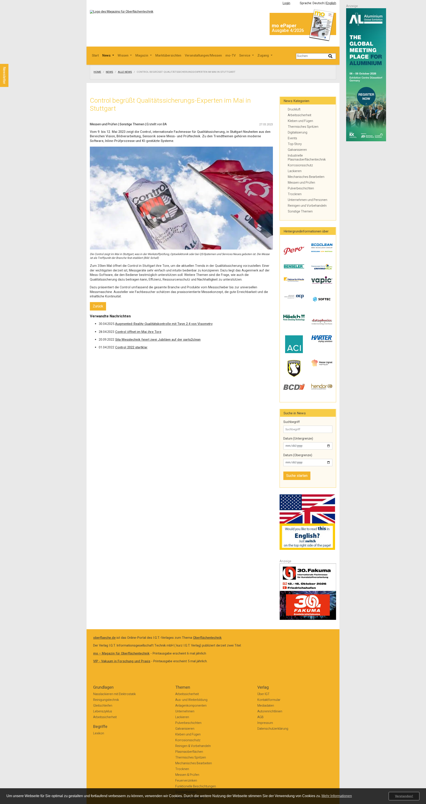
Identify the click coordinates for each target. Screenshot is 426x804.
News (109, 72)
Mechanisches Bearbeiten (306, 177)
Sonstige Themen (300, 211)
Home (97, 72)
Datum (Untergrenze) (298, 438)
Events (292, 138)
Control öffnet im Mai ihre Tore (138, 332)
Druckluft (294, 109)
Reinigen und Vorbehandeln (307, 205)
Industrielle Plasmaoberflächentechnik (307, 157)
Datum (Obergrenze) (297, 455)
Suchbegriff (291, 422)
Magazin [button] (142, 55)
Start (95, 55)
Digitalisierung (297, 132)
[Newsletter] (11, 59)
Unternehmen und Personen (307, 200)
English (331, 3)
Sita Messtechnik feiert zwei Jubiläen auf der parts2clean (158, 339)
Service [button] (245, 55)
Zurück (98, 306)
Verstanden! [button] (404, 796)
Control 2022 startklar (131, 347)
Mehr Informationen (336, 796)
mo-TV (230, 55)
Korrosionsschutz (300, 165)
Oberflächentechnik (207, 637)
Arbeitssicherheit (299, 115)
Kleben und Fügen (300, 121)
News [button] (106, 55)
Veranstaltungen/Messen (203, 55)
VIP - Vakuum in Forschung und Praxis (121, 661)
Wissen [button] (123, 55)
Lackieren (295, 171)
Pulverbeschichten (301, 188)
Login (286, 3)
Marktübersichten (168, 55)
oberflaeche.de (104, 637)
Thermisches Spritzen (303, 126)
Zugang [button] (263, 55)
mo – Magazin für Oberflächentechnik (121, 653)
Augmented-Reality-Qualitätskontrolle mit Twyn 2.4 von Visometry (164, 324)
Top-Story (295, 144)
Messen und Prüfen (301, 182)
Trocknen (295, 194)
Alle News (125, 72)
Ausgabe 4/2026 (288, 30)
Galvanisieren (297, 149)
